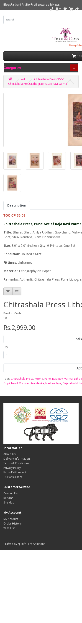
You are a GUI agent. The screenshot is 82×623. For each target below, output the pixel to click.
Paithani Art (18, 4)
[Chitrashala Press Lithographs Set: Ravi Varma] (12, 161)
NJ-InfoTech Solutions (31, 544)
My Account (10, 519)
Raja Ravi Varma (62, 379)
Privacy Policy (12, 468)
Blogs (7, 4)
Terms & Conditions (16, 463)
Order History (12, 523)
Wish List (9, 528)
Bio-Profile (32, 4)
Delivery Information (16, 459)
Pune (47, 379)
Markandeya (53, 383)
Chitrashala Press (22, 379)
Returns (8, 498)
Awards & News (49, 4)
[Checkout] (77, 9)
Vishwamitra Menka (31, 383)
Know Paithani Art (14, 472)
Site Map (8, 502)
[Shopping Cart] (71, 9)
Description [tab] (16, 205)
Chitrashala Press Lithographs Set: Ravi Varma (37, 84)
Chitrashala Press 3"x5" (49, 79)
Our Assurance (13, 477)
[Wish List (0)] (65, 9)
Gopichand (10, 383)
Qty (5, 347)
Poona (39, 379)
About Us (9, 454)
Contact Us (10, 493)
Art (23, 79)
